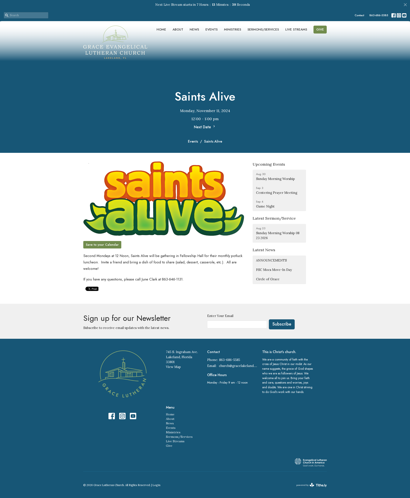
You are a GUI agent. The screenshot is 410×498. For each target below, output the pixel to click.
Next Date (203, 127)
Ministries (232, 29)
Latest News (264, 249)
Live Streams (296, 29)
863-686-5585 (378, 15)
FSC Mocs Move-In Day (274, 270)
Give (320, 29)
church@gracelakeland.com (238, 366)
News (194, 29)
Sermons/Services (263, 29)
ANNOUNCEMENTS (271, 260)
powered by (309, 489)
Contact (359, 15)
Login (156, 485)
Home (161, 29)
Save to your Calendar (102, 244)
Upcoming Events (269, 164)
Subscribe (281, 324)
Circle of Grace (268, 279)
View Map (173, 367)
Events (211, 29)
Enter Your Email (220, 316)
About (178, 29)
